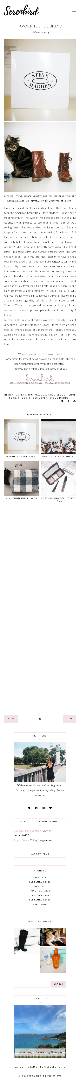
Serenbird (34, 1076)
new (11, 719)
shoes (22, 398)
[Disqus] (40, 559)
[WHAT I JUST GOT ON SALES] (27, 953)
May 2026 (40, 877)
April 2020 (40, 904)
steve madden (60, 398)
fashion (27, 395)
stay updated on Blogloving (26, 383)
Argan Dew (21, 840)
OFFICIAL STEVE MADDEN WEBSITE (23, 196)
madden (40, 395)
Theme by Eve (52, 1076)
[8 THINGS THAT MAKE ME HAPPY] (53, 944)
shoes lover (38, 398)
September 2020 (40, 900)
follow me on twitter (57, 383)
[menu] (74, 9)
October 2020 (40, 895)
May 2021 (40, 886)
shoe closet (57, 395)
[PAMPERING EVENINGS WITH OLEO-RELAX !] (53, 972)
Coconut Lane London (27, 830)
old (69, 719)
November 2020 (40, 891)
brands (13, 395)
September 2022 (40, 882)
